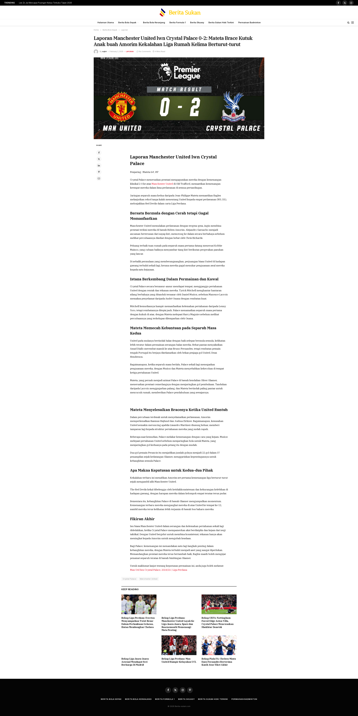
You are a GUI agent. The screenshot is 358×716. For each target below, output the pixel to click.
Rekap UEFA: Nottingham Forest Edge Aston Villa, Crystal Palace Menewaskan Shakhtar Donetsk (217, 622)
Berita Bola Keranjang (154, 22)
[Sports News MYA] (179, 12)
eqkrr (104, 51)
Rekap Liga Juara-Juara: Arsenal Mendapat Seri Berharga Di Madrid (135, 661)
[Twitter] (99, 159)
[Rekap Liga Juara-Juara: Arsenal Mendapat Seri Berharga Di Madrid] (138, 645)
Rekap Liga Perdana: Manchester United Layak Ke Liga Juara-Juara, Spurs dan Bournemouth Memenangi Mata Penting (178, 623)
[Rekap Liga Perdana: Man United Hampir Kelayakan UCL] (179, 645)
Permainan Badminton (249, 22)
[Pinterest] (99, 172)
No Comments (145, 51)
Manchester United (163, 183)
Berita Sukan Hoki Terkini (221, 22)
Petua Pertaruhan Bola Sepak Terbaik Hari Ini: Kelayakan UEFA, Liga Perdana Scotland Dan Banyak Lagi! (54, 3)
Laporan (130, 51)
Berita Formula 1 (177, 22)
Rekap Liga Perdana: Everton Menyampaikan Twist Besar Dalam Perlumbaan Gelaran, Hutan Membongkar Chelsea (138, 622)
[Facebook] (99, 152)
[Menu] (352, 22)
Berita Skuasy (197, 22)
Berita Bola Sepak (127, 22)
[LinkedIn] (99, 165)
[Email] (99, 178)
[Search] (348, 22)
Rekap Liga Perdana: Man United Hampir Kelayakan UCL (179, 660)
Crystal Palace (129, 579)
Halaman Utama (105, 22)
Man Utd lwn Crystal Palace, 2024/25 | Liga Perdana (158, 569)
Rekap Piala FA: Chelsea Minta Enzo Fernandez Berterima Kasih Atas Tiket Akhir (219, 661)
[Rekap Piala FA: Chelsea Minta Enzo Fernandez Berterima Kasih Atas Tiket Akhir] (219, 645)
